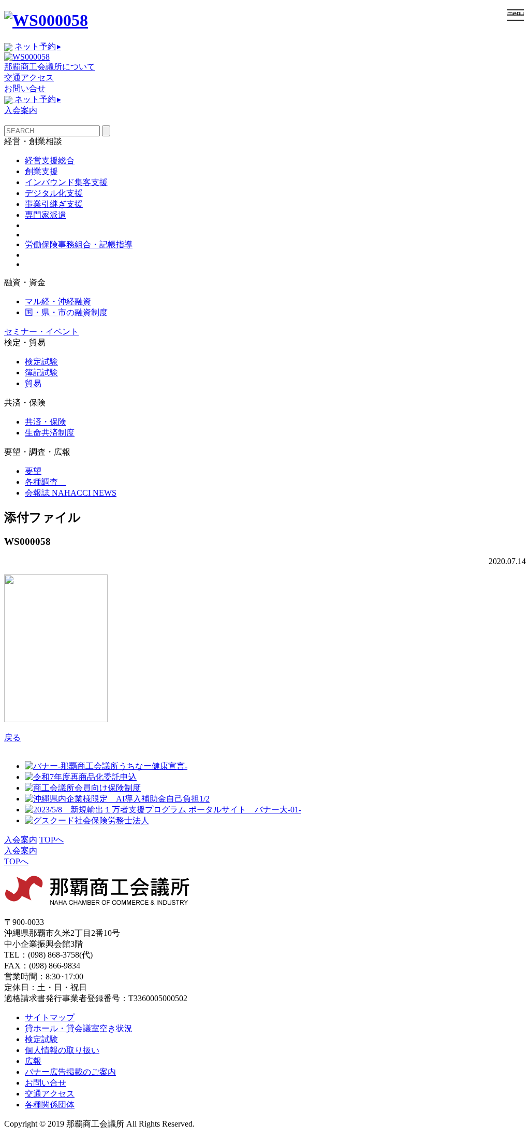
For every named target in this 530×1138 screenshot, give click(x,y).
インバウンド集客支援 (66, 182)
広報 (33, 1061)
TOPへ (51, 839)
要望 (33, 471)
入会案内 (20, 110)
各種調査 (45, 481)
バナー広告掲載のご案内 (70, 1071)
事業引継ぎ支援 (54, 204)
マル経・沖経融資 (58, 301)
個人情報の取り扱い (62, 1050)
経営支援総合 (50, 160)
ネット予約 (37, 46)
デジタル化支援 (54, 193)
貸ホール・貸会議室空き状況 (78, 1028)
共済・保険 (45, 421)
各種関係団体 (50, 1104)
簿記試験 (41, 372)
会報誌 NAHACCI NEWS (70, 492)
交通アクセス (29, 77)
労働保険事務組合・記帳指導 (78, 244)
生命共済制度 (50, 432)
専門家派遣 (45, 214)
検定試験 (41, 361)
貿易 (33, 383)
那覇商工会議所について (49, 66)
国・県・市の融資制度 (66, 312)
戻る (12, 737)
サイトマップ (50, 1017)
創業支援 (41, 171)
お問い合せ (25, 88)
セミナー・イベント (41, 331)
